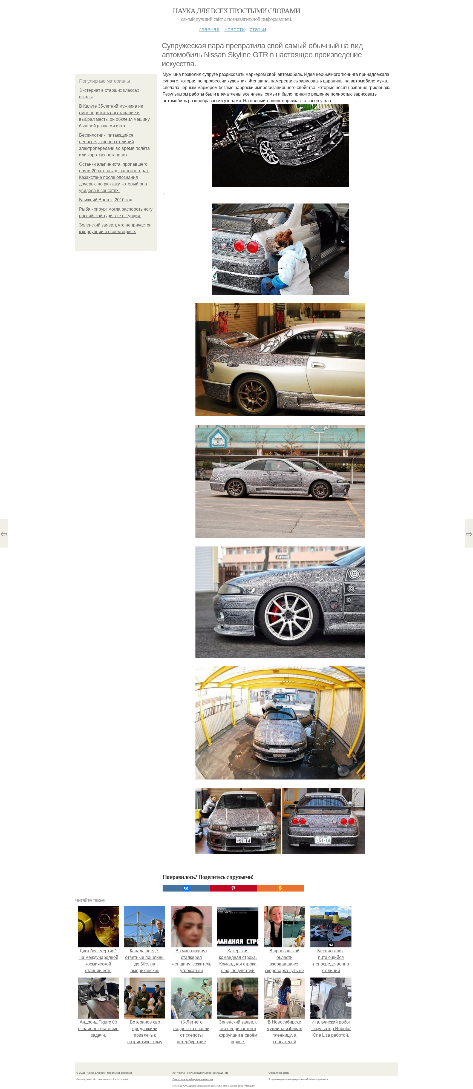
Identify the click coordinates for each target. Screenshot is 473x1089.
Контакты (178, 1072)
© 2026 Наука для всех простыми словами (104, 1072)
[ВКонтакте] (186, 888)
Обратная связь (279, 1072)
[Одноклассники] (280, 888)
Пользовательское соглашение (208, 1072)
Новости (234, 29)
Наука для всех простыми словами (236, 10)
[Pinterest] (233, 888)
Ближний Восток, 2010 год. (106, 199)
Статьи (258, 29)
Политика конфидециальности (192, 1079)
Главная (209, 29)
